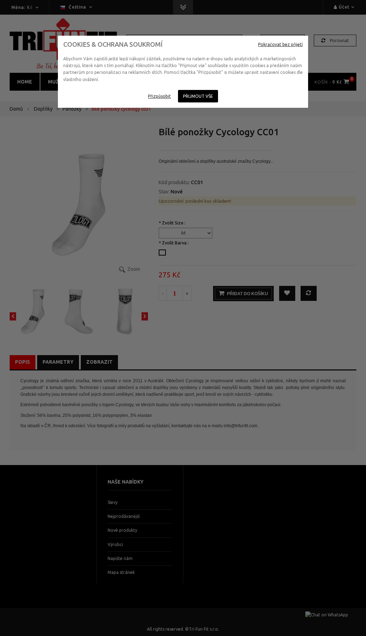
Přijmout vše (198, 96)
